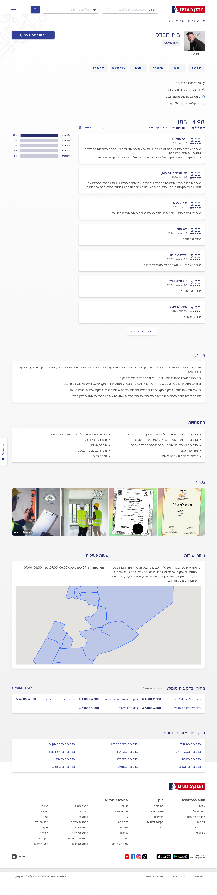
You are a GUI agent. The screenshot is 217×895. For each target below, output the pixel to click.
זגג (126, 838)
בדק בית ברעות (65, 759)
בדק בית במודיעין (127, 752)
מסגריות (43, 811)
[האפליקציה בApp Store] (163, 856)
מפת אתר (199, 876)
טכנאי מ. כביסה (79, 822)
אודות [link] (177, 68)
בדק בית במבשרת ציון (124, 744)
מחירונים (159, 806)
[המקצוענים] (188, 9)
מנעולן (44, 806)
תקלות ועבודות (155, 822)
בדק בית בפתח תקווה (62, 744)
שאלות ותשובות (155, 811)
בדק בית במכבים (127, 759)
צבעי (45, 827)
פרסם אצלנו (198, 827)
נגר (46, 816)
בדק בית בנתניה (128, 767)
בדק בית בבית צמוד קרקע (60, 699)
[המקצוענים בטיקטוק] (144, 856)
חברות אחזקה (120, 843)
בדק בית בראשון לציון (62, 752)
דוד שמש (123, 822)
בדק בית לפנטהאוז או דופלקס (121, 699)
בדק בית (186, 20)
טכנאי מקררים (80, 843)
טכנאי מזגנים (81, 827)
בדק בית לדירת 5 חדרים (187, 708)
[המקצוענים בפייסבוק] (133, 856)
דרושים (201, 822)
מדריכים (159, 816)
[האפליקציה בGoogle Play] (181, 856)
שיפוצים (44, 833)
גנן (126, 816)
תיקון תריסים (41, 843)
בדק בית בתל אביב (63, 767)
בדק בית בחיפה (191, 759)
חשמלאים (83, 811)
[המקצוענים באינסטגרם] (139, 856)
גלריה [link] (138, 68)
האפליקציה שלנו (196, 816)
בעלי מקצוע (199, 20)
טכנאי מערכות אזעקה (76, 838)
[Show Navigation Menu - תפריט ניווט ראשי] (14, 10)
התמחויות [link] (158, 68)
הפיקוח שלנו (198, 811)
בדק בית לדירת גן (128, 708)
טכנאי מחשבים (80, 833)
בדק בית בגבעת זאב (188, 752)
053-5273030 (35, 35)
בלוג (161, 827)
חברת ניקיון (81, 806)
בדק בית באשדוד (190, 744)
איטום (125, 806)
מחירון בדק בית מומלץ (185, 688)
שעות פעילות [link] (118, 68)
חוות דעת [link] (196, 68)
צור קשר (200, 833)
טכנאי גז (83, 816)
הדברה (124, 827)
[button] (18, 856)
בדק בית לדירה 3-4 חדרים (186, 699)
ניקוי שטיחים (41, 822)
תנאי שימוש (178, 876)
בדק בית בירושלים (190, 767)
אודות (202, 806)
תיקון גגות (42, 838)
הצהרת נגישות (154, 876)
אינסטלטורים (120, 811)
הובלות (124, 833)
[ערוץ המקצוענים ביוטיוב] (128, 856)
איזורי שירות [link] (99, 68)
